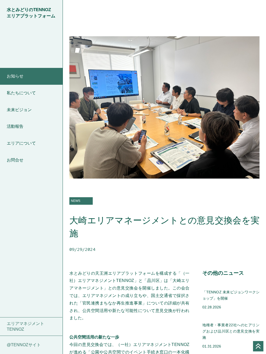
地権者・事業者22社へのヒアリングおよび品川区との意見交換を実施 (231, 331)
